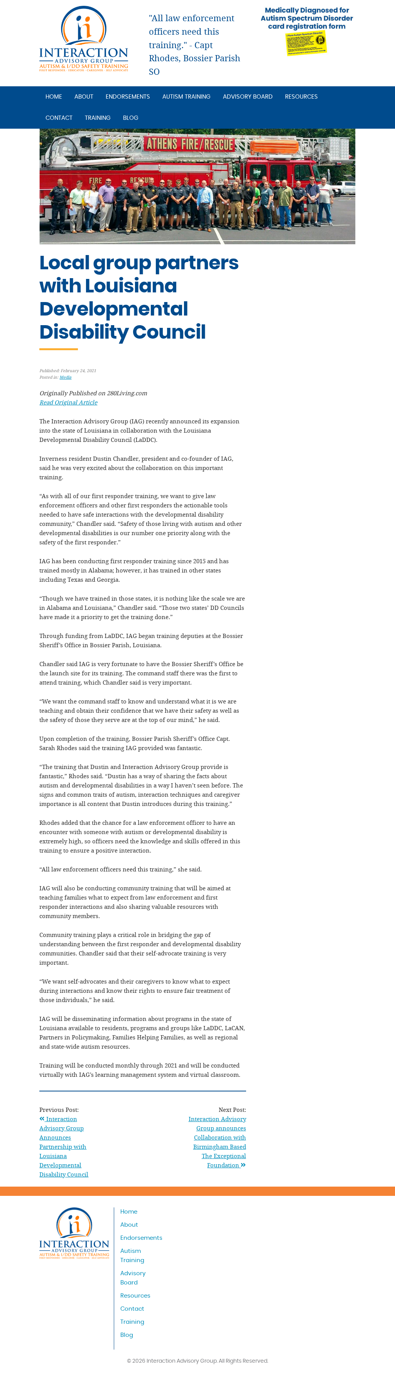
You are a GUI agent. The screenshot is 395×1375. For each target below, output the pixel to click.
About (83, 97)
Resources (301, 97)
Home (54, 97)
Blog (130, 118)
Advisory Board (248, 97)
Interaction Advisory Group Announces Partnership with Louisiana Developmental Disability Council (63, 1146)
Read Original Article (68, 402)
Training (98, 118)
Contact (59, 118)
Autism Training (186, 97)
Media (65, 377)
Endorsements (128, 97)
